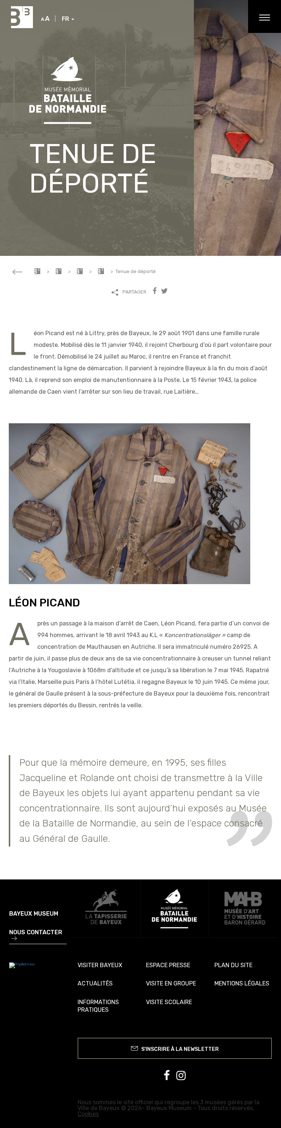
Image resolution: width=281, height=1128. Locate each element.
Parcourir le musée (80, 271)
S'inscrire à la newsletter (179, 1049)
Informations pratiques (98, 1006)
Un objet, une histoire (101, 271)
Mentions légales (241, 983)
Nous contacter (35, 933)
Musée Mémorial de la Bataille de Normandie (58, 271)
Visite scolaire (169, 1002)
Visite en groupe (171, 983)
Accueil (37, 271)
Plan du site (233, 965)
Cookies (88, 1113)
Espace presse (168, 965)
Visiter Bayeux (100, 965)
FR (66, 19)
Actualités (95, 983)
